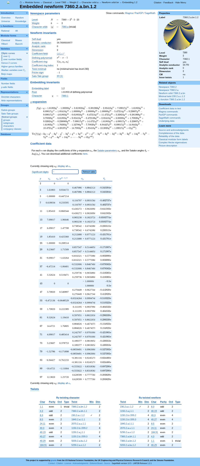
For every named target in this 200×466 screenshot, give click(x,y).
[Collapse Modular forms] (27, 35)
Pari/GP (139, 13)
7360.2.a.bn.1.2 (79, 406)
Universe (5, 21)
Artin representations (11, 100)
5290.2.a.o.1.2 (78, 445)
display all (64, 166)
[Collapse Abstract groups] (27, 117)
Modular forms (32, 2)
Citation (157, 2)
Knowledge (20, 21)
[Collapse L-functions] (27, 26)
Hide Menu (180, 2)
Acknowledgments (80, 463)
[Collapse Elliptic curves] (27, 53)
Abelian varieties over (13, 70)
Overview (5, 18)
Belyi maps (6, 74)
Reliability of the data (169, 136)
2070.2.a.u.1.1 (78, 423)
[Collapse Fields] (27, 79)
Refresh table (89, 172)
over (6, 56)
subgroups (8, 123)
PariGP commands (168, 115)
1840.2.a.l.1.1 (78, 419)
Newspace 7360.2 (168, 87)
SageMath (150, 13)
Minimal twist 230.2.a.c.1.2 (172, 96)
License (68, 463)
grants (54, 460)
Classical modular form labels (173, 139)
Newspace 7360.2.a (168, 90)
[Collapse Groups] (27, 105)
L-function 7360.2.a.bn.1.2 (172, 99)
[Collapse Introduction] (27, 13)
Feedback (168, 2)
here (85, 153)
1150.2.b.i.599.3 (79, 436)
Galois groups (8, 110)
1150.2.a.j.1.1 (78, 432)
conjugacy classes (12, 129)
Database (6, 134)
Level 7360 (60, 2)
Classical (47, 2)
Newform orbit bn (110, 2)
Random (19, 18)
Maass (18, 40)
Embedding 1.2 (129, 2)
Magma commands (168, 111)
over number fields (12, 59)
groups (6, 120)
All (16, 31)
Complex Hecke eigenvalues (173, 142)
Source (107, 463)
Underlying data (166, 121)
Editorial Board (96, 463)
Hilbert (4, 44)
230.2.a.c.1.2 (78, 415)
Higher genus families (12, 66)
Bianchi (18, 44)
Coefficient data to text (170, 108)
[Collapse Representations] (27, 92)
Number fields (8, 83)
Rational (5, 31)
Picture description (168, 145)
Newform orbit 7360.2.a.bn (172, 93)
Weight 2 (74, 2)
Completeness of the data (171, 133)
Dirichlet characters (10, 97)
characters (8, 126)
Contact (51, 463)
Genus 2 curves (9, 63)
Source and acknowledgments (174, 130)
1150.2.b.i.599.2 (79, 428)
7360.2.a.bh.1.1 (79, 411)
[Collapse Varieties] (27, 48)
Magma (129, 13)
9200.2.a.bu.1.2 (79, 440)
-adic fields (7, 87)
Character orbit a (90, 2)
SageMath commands (169, 118)
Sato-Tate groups (9, 113)
